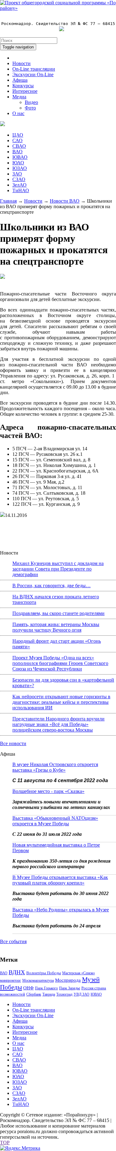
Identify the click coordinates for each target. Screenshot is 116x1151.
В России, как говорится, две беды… (51, 585)
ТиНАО (20, 190)
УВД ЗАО (81, 994)
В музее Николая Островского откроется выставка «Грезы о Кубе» (55, 767)
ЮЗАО (19, 168)
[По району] (58, 8)
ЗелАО (19, 185)
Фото (30, 107)
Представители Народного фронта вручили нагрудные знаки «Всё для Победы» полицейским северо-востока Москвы (58, 724)
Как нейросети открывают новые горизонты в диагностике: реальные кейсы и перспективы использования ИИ (61, 702)
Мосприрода (68, 980)
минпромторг (10, 980)
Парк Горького (46, 988)
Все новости (13, 743)
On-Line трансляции (33, 69)
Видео (31, 102)
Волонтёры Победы (43, 973)
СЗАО (18, 179)
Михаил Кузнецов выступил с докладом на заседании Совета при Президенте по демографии (58, 569)
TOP (5, 1142)
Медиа (19, 96)
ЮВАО (20, 157)
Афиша (20, 80)
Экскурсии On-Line (33, 74)
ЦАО (17, 135)
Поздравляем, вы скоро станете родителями (58, 613)
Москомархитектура (38, 980)
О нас (18, 113)
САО (17, 140)
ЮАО (18, 162)
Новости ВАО (64, 201)
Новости (21, 63)
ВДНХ (17, 972)
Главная (8, 201)
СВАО (19, 146)
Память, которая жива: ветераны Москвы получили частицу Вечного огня (55, 627)
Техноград (64, 994)
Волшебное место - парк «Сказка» (48, 791)
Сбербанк (33, 994)
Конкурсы (23, 85)
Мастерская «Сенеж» (78, 973)
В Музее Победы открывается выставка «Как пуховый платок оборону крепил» (60, 880)
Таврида (48, 994)
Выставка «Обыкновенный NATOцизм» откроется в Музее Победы (55, 820)
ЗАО (17, 173)
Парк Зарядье (69, 988)
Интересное (24, 91)
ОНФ (28, 987)
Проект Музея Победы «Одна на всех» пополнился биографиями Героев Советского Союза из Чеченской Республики (60, 663)
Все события (13, 941)
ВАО (17, 151)
